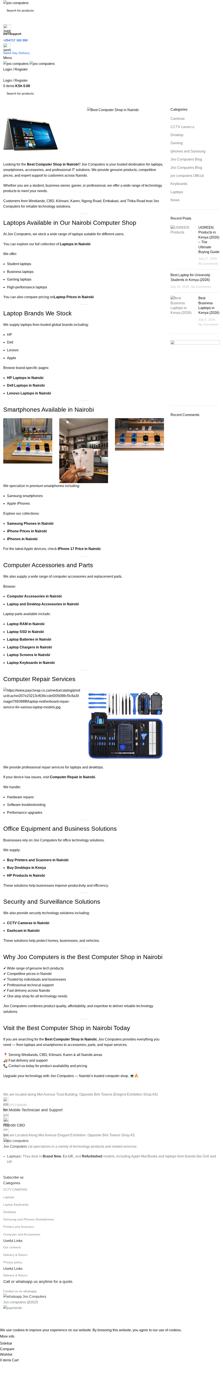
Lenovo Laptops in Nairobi (29, 393)
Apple (11, 358)
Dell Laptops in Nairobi (26, 385)
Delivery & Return (15, 1255)
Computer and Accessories (21, 1234)
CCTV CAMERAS (15, 1189)
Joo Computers (15, 1146)
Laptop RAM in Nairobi (25, 624)
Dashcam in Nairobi (23, 930)
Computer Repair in (66, 777)
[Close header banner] (5, 1316)
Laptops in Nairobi (75, 244)
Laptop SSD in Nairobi (25, 632)
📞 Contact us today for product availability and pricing (45, 1066)
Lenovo (13, 350)
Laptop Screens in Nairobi (28, 655)
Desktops (9, 1212)
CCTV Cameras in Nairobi (28, 923)
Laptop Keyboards (16, 1204)
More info (7, 1336)
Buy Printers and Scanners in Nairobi (37, 860)
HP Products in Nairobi (26, 875)
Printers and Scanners (18, 1226)
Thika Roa (135, 201)
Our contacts (12, 1247)
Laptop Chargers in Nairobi (29, 647)
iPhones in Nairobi (22, 539)
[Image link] (16, 1140)
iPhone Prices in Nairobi (27, 531)
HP (9, 335)
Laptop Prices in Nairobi (74, 297)
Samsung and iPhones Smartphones (28, 1219)
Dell (10, 342)
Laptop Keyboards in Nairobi (31, 663)
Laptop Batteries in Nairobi (29, 639)
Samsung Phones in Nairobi (30, 523)
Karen (75, 201)
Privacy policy (12, 1262)
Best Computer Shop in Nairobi (70, 1039)
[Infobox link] (111, 1105)
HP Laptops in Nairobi (25, 378)
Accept (23, 1336)
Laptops (8, 1197)
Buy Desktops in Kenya (26, 868)
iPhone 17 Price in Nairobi (79, 549)
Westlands (37, 201)
